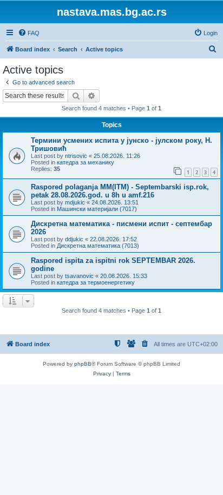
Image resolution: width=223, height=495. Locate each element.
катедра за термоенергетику (96, 282)
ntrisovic (76, 156)
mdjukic (75, 202)
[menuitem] (29, 33)
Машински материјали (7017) (97, 209)
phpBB (82, 364)
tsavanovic (79, 276)
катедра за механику (85, 162)
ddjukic (74, 239)
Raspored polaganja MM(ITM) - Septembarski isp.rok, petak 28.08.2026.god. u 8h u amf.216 (120, 191)
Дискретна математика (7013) (98, 245)
